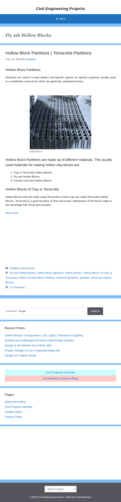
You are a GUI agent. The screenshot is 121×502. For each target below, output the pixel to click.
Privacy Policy (13, 416)
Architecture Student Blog (60, 378)
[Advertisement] (60, 239)
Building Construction (22, 268)
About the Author (15, 401)
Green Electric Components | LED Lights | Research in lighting (44, 335)
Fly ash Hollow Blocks (23, 272)
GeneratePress (84, 497)
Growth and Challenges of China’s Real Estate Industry (39, 340)
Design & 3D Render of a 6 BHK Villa (28, 345)
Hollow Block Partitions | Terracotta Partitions (49, 53)
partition (84, 277)
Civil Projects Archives (60, 372)
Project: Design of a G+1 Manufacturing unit (32, 350)
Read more (12, 212)
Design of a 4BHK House (20, 355)
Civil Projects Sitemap (18, 406)
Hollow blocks (73, 272)
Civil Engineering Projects (60, 8)
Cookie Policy (13, 411)
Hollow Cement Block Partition (37, 277)
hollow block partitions (50, 272)
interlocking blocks (67, 277)
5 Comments (17, 287)
